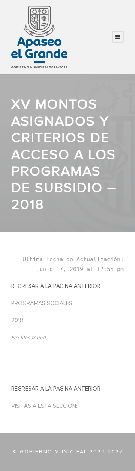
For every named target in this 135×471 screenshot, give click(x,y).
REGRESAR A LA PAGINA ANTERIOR (55, 286)
